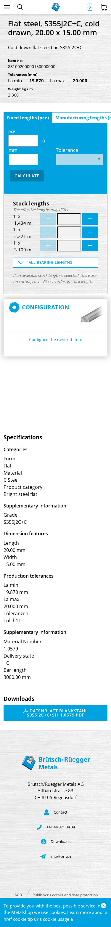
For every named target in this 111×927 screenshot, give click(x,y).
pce (11, 131)
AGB (18, 894)
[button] (55, 263)
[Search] (20, 7)
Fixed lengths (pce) (28, 118)
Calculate (27, 176)
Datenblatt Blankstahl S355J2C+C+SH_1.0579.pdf (57, 713)
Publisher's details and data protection (65, 894)
